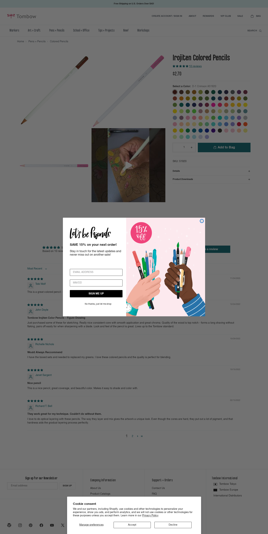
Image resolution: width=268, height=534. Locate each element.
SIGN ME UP (96, 293)
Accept (132, 525)
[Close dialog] (202, 221)
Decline (173, 525)
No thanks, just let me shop (98, 304)
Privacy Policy (150, 515)
